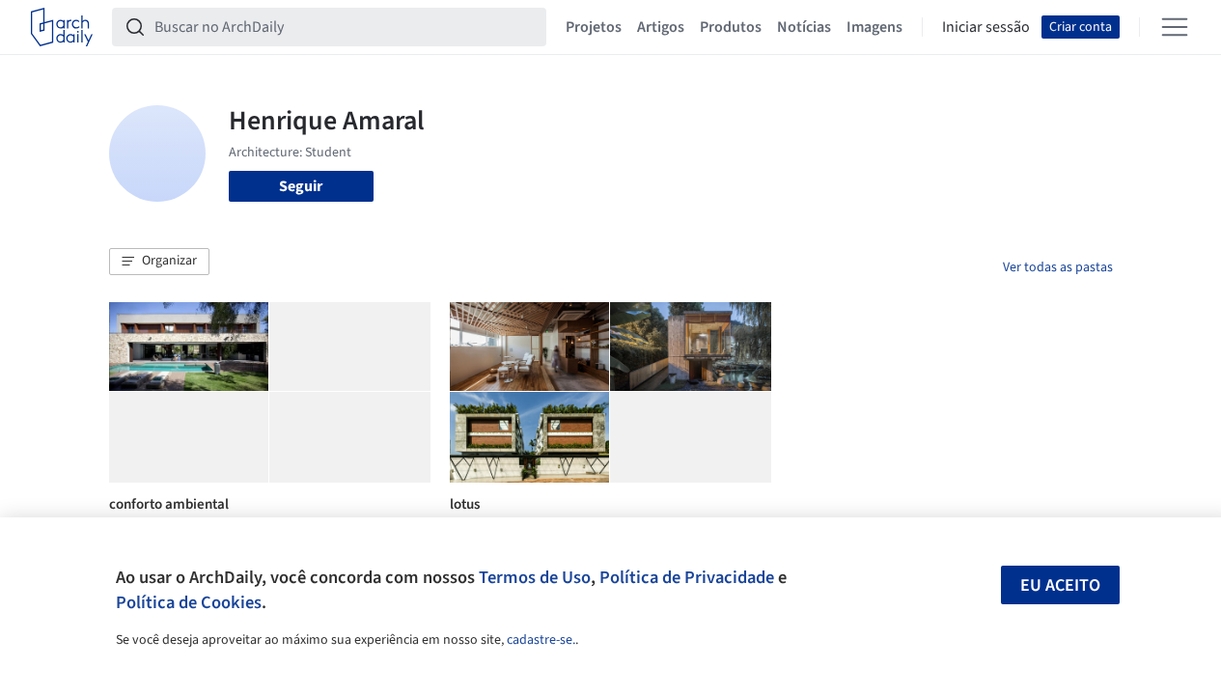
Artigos (660, 27)
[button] (159, 261)
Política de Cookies (189, 602)
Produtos (731, 27)
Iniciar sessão (986, 27)
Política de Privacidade (686, 577)
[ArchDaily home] (62, 27)
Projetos (594, 27)
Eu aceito (1060, 585)
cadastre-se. (541, 640)
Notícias (804, 27)
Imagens (874, 27)
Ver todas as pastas (1058, 267)
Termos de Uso (535, 577)
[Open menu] (1174, 27)
